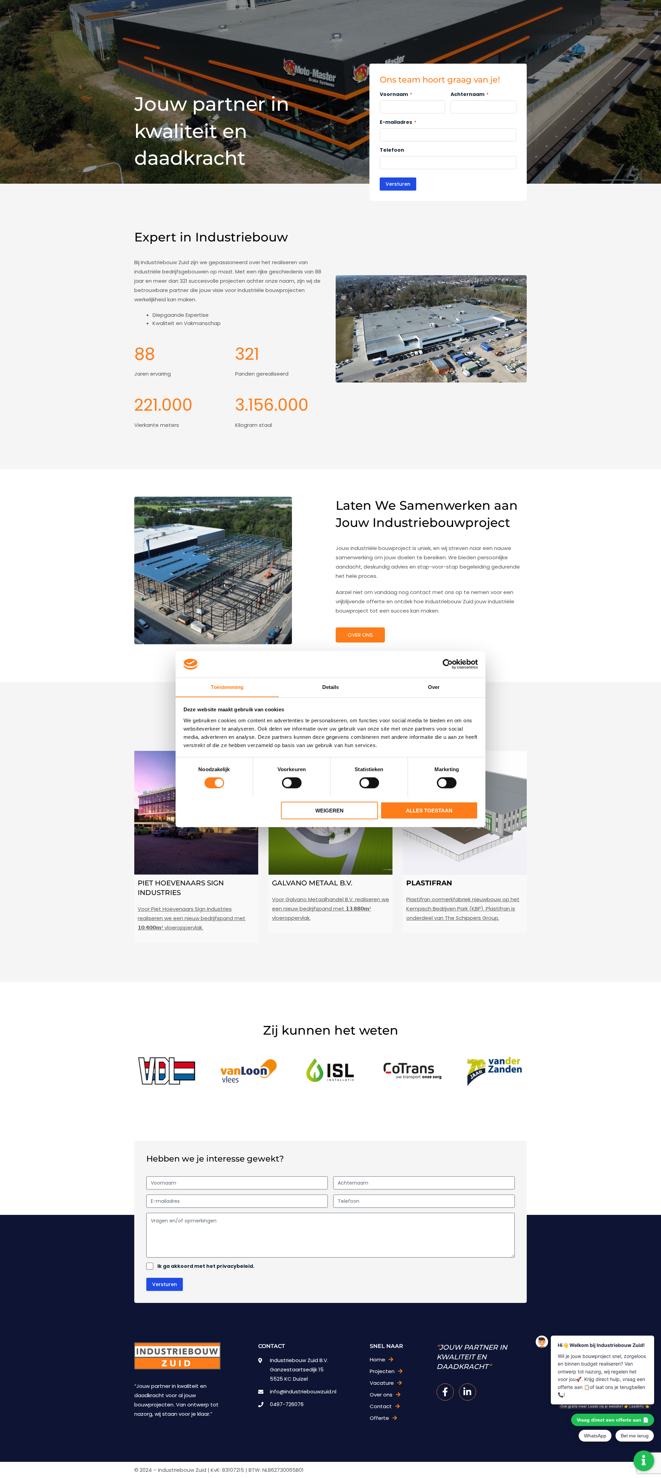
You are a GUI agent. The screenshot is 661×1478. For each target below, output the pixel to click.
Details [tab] (330, 687)
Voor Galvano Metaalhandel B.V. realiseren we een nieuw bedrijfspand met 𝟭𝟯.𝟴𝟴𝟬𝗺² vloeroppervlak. (330, 908)
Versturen (398, 184)
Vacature (382, 1383)
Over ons (360, 634)
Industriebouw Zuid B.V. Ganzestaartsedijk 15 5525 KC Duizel (299, 1369)
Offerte (379, 1418)
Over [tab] (434, 687)
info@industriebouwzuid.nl (303, 1391)
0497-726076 (287, 1404)
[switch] (292, 782)
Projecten (382, 1371)
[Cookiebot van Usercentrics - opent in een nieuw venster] (448, 664)
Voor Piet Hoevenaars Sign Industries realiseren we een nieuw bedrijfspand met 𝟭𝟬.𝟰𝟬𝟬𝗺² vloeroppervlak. (191, 918)
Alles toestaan (429, 810)
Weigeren (329, 810)
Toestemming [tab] (227, 687)
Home (377, 1359)
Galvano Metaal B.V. (312, 883)
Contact (381, 1406)
